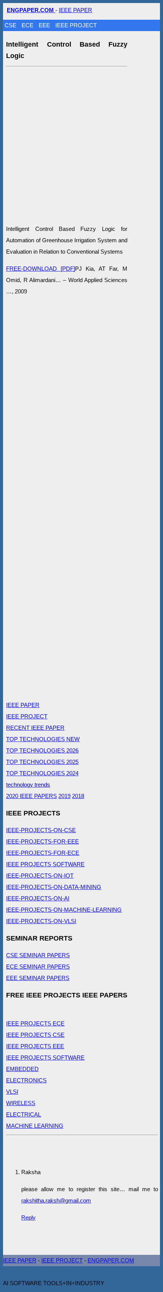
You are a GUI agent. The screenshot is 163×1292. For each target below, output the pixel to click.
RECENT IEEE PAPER (35, 727)
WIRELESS (20, 1103)
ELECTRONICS (26, 1080)
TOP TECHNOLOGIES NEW (43, 739)
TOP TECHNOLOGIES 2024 (42, 773)
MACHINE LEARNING (34, 1126)
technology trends (28, 784)
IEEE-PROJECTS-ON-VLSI (41, 921)
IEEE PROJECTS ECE (35, 1023)
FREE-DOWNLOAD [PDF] (40, 268)
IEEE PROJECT (76, 25)
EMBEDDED (22, 1069)
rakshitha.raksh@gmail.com (56, 1200)
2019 (64, 796)
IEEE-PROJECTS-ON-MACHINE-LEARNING (64, 909)
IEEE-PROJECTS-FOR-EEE (42, 841)
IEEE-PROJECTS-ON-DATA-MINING (53, 887)
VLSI (12, 1091)
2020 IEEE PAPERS (31, 796)
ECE (28, 25)
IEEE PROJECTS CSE (35, 1035)
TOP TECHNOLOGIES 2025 (42, 762)
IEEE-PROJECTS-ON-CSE (41, 830)
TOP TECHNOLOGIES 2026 (42, 750)
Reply (28, 1217)
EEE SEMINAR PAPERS (37, 978)
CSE (11, 25)
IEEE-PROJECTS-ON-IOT (40, 875)
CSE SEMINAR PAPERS (38, 955)
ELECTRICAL (23, 1114)
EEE (45, 25)
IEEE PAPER (75, 10)
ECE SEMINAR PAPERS (38, 966)
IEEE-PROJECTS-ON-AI (37, 898)
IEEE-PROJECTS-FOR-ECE (42, 853)
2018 (78, 796)
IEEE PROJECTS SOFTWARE (45, 864)
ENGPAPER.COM (111, 1260)
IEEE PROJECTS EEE (35, 1046)
